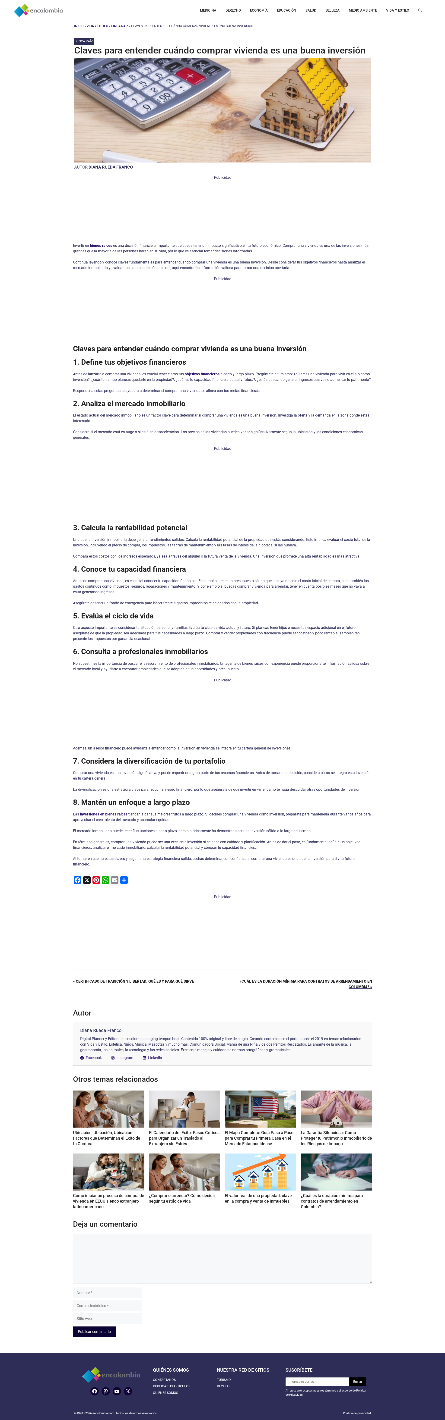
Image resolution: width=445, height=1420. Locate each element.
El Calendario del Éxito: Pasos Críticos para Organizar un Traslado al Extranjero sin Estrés (184, 1138)
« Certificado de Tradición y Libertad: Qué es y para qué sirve (133, 981)
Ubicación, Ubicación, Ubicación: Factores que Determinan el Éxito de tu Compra (106, 1138)
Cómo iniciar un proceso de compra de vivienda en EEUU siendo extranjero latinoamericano (108, 1201)
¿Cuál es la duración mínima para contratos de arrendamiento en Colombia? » (306, 984)
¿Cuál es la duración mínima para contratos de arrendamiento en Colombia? (332, 1201)
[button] (420, 10)
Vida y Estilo (97, 26)
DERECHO (233, 10)
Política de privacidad (357, 1413)
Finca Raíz (119, 26)
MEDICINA (208, 10)
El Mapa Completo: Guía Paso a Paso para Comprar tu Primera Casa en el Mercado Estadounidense (259, 1138)
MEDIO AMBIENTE (363, 10)
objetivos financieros (202, 374)
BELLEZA (333, 10)
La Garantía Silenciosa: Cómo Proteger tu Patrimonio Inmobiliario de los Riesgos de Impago (336, 1138)
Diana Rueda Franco (111, 167)
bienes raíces (101, 245)
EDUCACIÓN (286, 10)
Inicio (79, 26)
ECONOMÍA (259, 10)
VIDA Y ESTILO (397, 10)
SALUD (310, 10)
